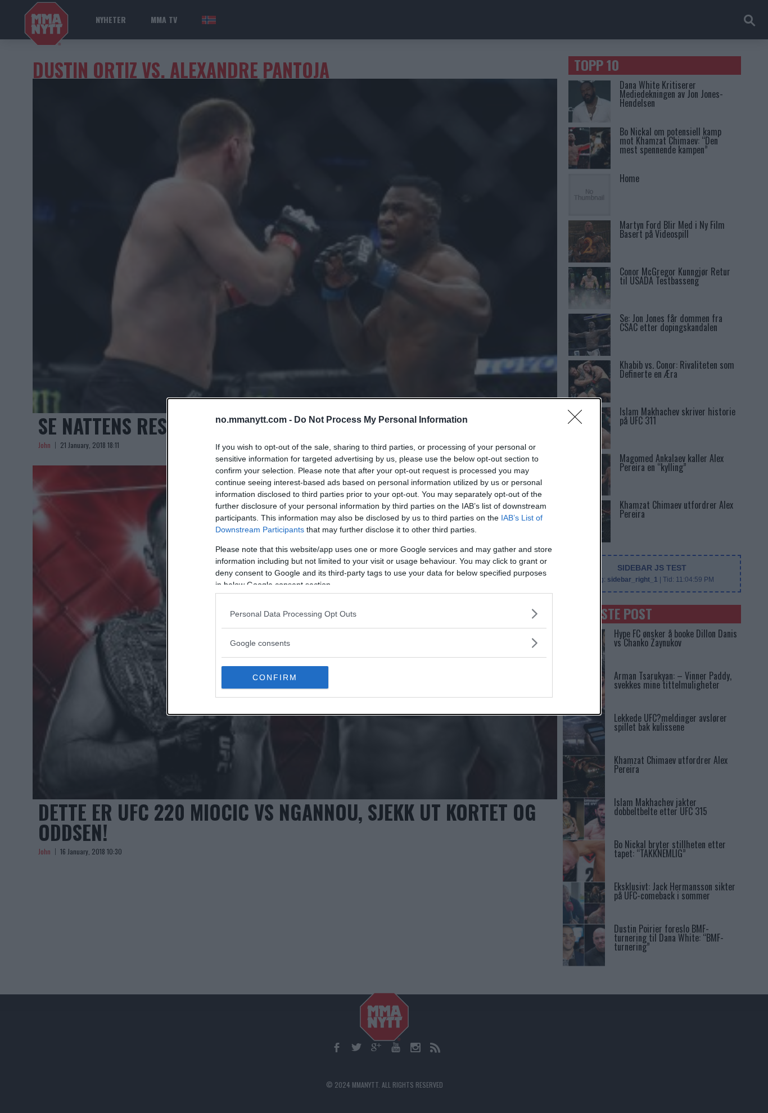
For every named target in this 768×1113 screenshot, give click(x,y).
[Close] (578, 420)
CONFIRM (274, 677)
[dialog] (384, 556)
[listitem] (384, 613)
